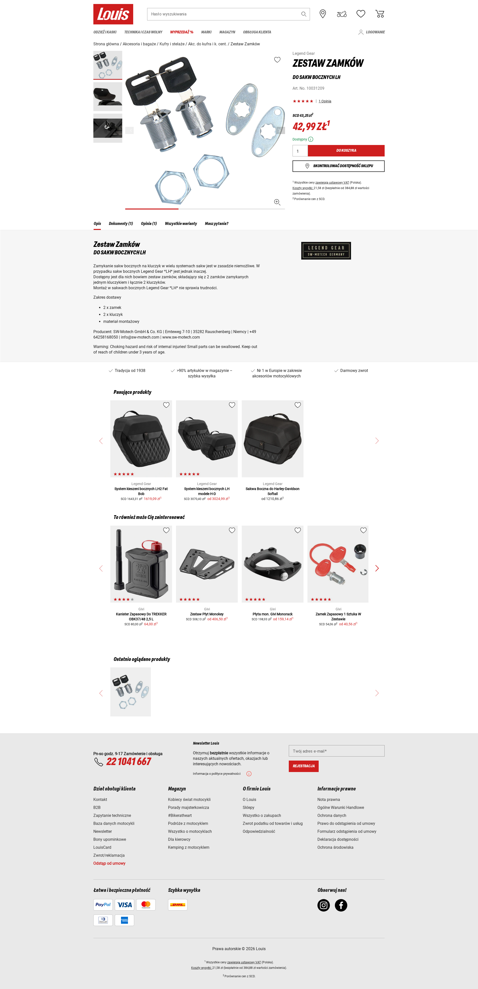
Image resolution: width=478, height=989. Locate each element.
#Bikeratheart (180, 815)
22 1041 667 (128, 762)
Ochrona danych (331, 815)
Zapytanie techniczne (112, 815)
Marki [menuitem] (206, 32)
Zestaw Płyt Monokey (207, 614)
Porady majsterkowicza (188, 807)
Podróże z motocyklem (188, 823)
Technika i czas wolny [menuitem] (143, 32)
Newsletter (102, 831)
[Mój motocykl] (342, 14)
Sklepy (248, 807)
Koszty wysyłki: (303, 188)
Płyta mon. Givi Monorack (273, 614)
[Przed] (281, 130)
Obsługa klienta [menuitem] (257, 32)
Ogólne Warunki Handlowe (340, 807)
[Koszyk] (380, 14)
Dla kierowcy (179, 839)
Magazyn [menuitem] (227, 32)
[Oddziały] (323, 14)
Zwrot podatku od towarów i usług (273, 823)
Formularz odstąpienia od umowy (346, 831)
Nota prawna (328, 799)
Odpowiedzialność (259, 831)
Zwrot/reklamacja (109, 855)
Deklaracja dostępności (337, 839)
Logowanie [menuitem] (375, 32)
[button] (304, 14)
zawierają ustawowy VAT (332, 182)
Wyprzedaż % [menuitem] (181, 32)
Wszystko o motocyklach (190, 831)
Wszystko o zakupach (262, 815)
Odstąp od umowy (109, 863)
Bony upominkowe (109, 839)
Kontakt (100, 799)
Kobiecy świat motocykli (189, 799)
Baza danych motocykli (113, 823)
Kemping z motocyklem (188, 847)
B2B (97, 807)
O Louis (249, 799)
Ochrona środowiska (335, 847)
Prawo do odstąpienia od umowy (346, 823)
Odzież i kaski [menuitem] (104, 32)
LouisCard (102, 847)
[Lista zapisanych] (361, 14)
